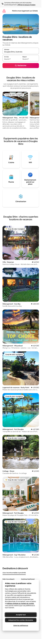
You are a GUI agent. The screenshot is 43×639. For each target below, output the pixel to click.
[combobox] (20, 52)
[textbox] (11, 59)
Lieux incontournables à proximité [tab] (14, 573)
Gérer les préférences (20, 625)
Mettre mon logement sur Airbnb (25, 11)
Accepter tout (21, 615)
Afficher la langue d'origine (26, 5)
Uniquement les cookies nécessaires (20, 620)
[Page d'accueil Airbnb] (4, 11)
